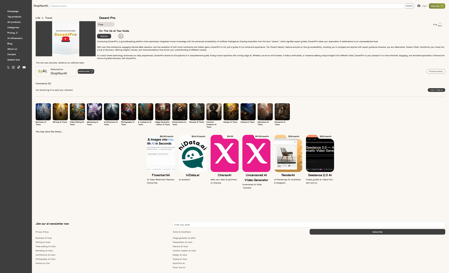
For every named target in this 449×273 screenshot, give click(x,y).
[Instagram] (13, 67)
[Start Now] (121, 36)
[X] (8, 67)
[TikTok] (18, 67)
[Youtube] (24, 67)
